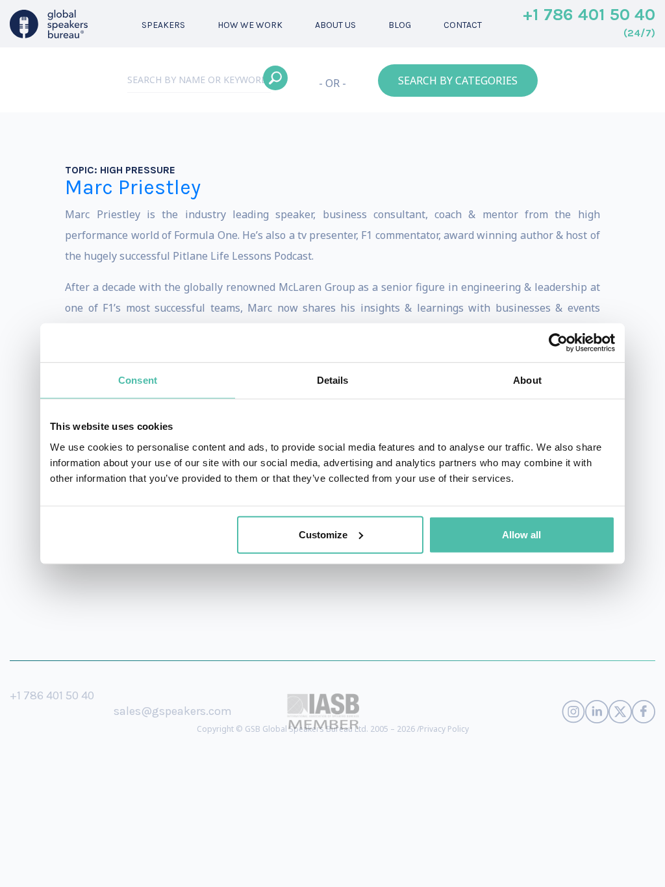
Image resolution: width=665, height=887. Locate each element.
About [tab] (527, 380)
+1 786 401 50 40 (589, 22)
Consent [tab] (137, 380)
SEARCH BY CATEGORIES (458, 80)
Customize (323, 534)
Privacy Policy (444, 728)
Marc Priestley (133, 187)
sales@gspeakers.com (173, 711)
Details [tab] (333, 380)
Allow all (521, 534)
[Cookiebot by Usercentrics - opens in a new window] (558, 343)
